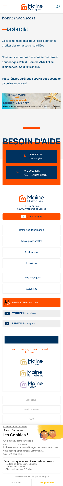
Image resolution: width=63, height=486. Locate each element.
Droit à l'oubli (31, 400)
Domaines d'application (31, 229)
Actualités (31, 288)
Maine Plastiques (32, 277)
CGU (31, 419)
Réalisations (31, 252)
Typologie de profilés (31, 241)
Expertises (31, 263)
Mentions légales (31, 409)
